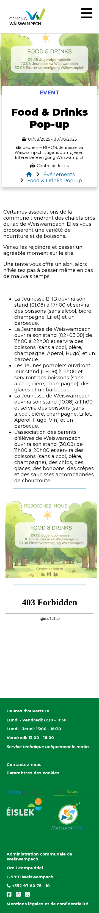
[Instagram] (17, 895)
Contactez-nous (24, 764)
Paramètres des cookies (33, 772)
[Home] (28, 174)
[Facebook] (10, 895)
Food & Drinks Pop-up (54, 181)
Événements (58, 174)
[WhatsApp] (26, 895)
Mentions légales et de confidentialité (47, 903)
